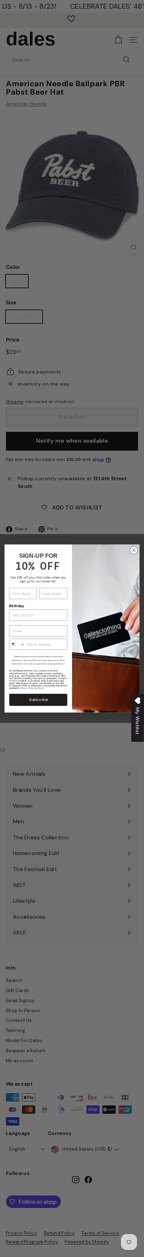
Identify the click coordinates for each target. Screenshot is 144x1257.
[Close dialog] (134, 550)
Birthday (16, 606)
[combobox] (17, 644)
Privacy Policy (28, 688)
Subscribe (38, 699)
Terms (41, 688)
